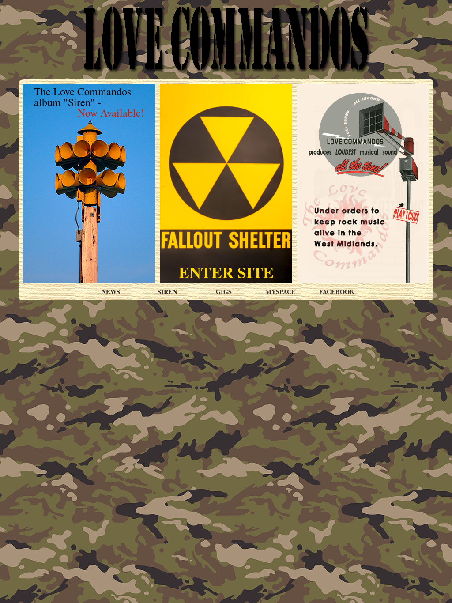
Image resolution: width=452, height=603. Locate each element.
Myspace (280, 291)
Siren (167, 291)
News (111, 291)
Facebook (336, 291)
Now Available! (111, 112)
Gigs (224, 291)
